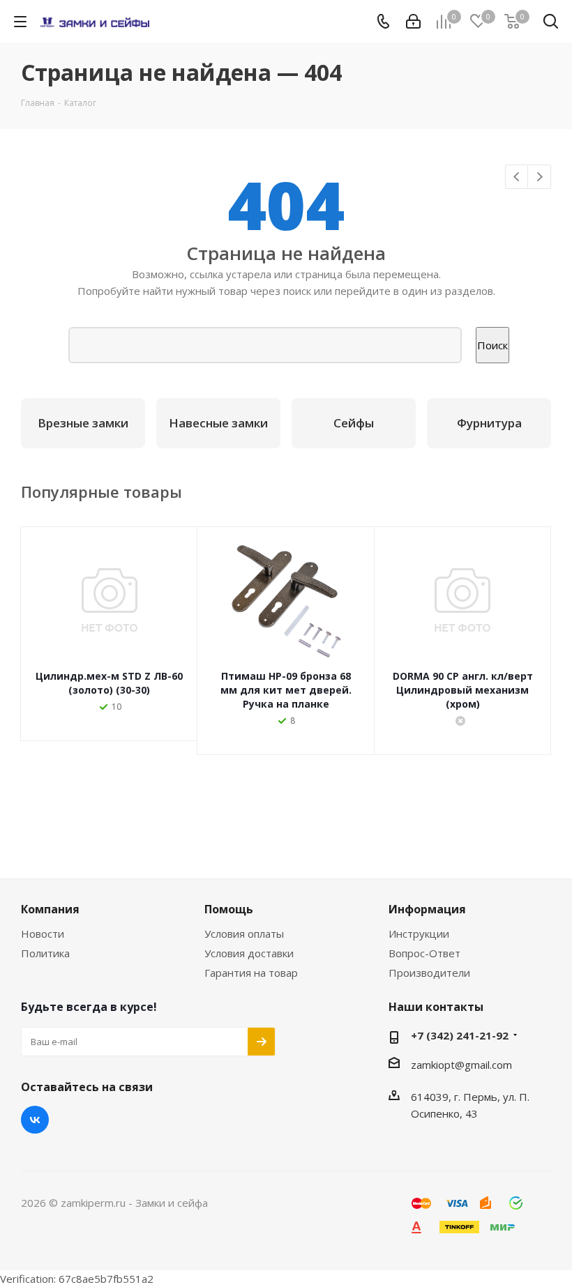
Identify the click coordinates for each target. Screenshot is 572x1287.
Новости (42, 933)
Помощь (228, 909)
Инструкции (419, 933)
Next (539, 177)
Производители (429, 973)
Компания (50, 909)
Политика (45, 953)
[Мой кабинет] (413, 22)
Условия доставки (249, 953)
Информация (427, 909)
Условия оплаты (244, 933)
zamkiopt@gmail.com (461, 1065)
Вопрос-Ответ (424, 953)
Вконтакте (35, 1120)
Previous (517, 177)
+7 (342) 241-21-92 (460, 1035)
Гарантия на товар (251, 973)
